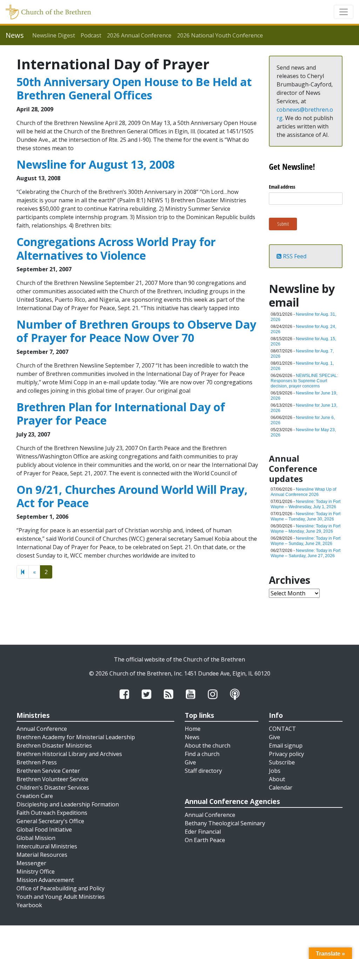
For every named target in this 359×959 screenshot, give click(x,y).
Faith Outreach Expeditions (51, 813)
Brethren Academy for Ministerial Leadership (75, 737)
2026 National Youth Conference (220, 35)
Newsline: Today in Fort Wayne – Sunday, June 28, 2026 (305, 541)
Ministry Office (35, 871)
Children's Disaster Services (52, 787)
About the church (207, 745)
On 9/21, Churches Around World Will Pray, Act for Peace (132, 496)
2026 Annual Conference (139, 35)
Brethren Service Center (48, 771)
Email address (282, 186)
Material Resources (41, 855)
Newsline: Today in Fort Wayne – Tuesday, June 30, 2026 (305, 516)
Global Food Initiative (44, 829)
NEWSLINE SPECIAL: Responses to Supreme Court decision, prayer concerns (304, 380)
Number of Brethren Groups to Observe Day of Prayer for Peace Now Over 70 (136, 331)
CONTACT (282, 729)
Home (193, 729)
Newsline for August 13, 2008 (95, 164)
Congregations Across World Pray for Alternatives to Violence (116, 248)
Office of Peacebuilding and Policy (60, 888)
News (192, 737)
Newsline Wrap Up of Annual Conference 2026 (303, 492)
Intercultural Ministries (46, 846)
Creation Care (34, 796)
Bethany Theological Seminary (225, 823)
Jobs (274, 771)
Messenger (31, 863)
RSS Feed (294, 256)
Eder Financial (203, 831)
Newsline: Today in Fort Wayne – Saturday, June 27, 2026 (305, 553)
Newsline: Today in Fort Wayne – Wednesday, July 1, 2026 (305, 504)
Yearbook (29, 905)
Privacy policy (286, 754)
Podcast (91, 35)
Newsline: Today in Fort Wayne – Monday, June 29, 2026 (305, 529)
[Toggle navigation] (343, 12)
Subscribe (282, 762)
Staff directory (203, 771)
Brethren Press (36, 762)
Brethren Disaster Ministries (54, 745)
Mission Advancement (45, 880)
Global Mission (35, 838)
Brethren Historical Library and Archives (69, 754)
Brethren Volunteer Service (52, 779)
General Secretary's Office (50, 821)
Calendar (280, 787)
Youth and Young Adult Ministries (60, 897)
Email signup (286, 745)
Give (190, 762)
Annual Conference (41, 729)
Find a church (202, 754)
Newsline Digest (53, 35)
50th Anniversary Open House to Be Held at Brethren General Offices (134, 88)
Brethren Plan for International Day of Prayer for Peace (120, 413)
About (277, 779)
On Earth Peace (205, 840)
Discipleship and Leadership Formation (67, 804)
